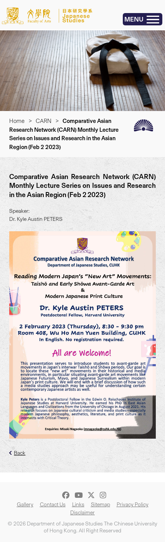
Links (78, 504)
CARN (43, 121)
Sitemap (100, 504)
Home (17, 121)
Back (19, 453)
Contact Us (53, 504)
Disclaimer (82, 512)
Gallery (25, 504)
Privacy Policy (132, 504)
